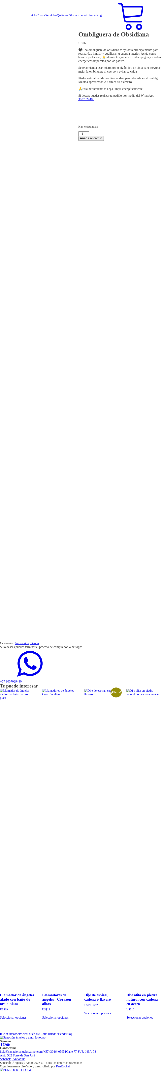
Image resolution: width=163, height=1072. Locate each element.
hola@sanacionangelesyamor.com (21, 1051)
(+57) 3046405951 (54, 1051)
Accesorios (22, 643)
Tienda (91, 15)
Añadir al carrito (91, 138)
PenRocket (63, 1066)
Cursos (41, 15)
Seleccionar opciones (13, 1017)
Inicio (33, 15)
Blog (99, 15)
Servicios (51, 15)
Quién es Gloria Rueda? (72, 15)
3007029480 (86, 99)
